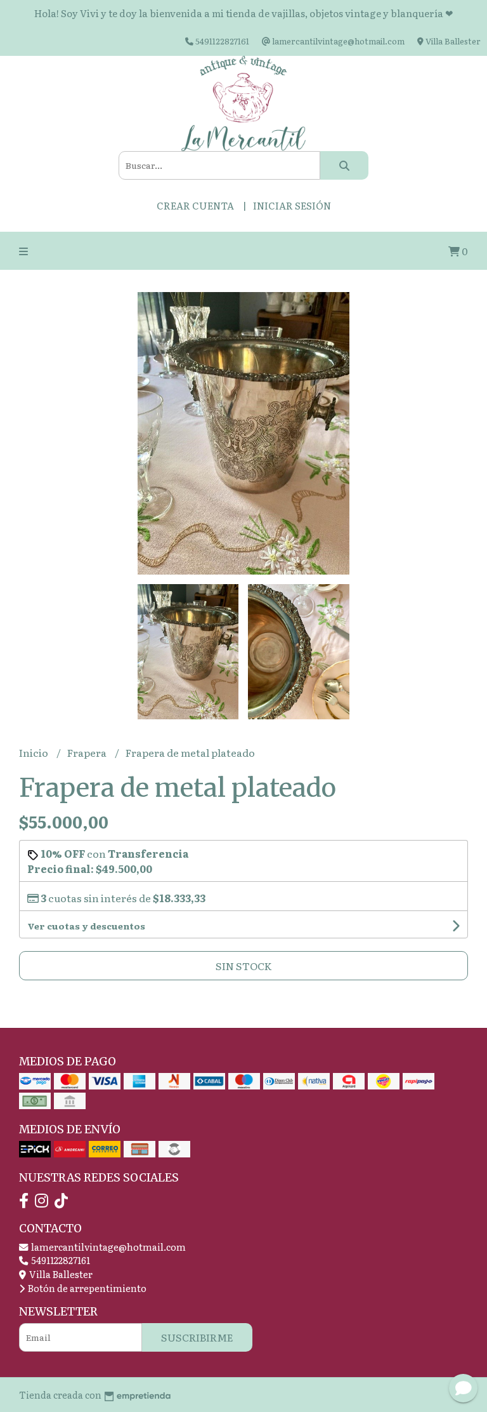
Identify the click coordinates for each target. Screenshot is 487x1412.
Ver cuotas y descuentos (86, 925)
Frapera (87, 752)
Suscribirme (197, 1337)
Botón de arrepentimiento (86, 1288)
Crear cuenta (195, 205)
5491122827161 (59, 1260)
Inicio (34, 752)
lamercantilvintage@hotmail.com (107, 1246)
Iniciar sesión (292, 205)
